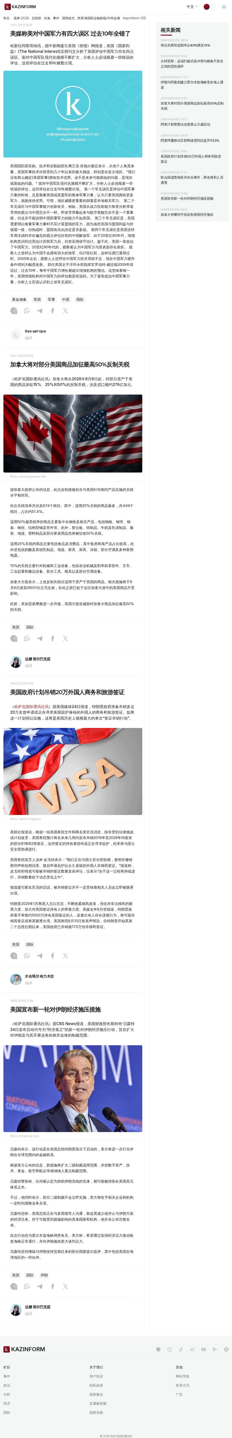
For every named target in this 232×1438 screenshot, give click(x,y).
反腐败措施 (97, 1403)
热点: (6, 18)
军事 (51, 299)
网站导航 (182, 1376)
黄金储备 (19, 299)
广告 (179, 1394)
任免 (47, 18)
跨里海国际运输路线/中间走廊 (98, 18)
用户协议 (96, 1376)
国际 (80, 299)
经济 (6, 1403)
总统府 (36, 18)
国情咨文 (68, 18)
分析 (6, 1394)
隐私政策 (96, 1385)
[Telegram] (39, 311)
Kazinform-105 (134, 18)
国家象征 (96, 1394)
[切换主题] (209, 6)
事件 (56, 18)
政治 (6, 1385)
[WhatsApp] (26, 311)
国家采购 (96, 1412)
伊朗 (44, 1275)
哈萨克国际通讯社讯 (31, 706)
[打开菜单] (224, 6)
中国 (65, 299)
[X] (65, 311)
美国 (37, 299)
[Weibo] (192, 1349)
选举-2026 (21, 18)
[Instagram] (13, 311)
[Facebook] (52, 311)
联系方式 (182, 1385)
